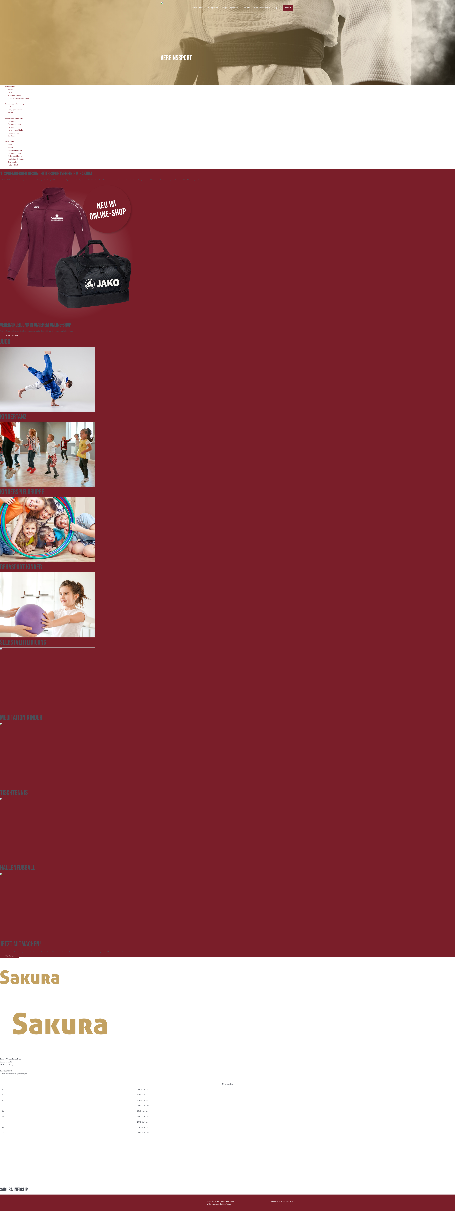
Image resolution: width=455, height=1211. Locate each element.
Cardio (10, 92)
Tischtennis (12, 162)
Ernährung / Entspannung (14, 104)
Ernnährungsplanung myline (18, 98)
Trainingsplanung (14, 95)
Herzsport (11, 127)
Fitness (10, 89)
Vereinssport (9, 141)
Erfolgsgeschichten (15, 110)
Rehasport (12, 121)
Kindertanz (12, 147)
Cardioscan (12, 136)
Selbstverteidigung (15, 156)
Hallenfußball (13, 165)
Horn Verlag (226, 1204)
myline (10, 107)
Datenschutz (284, 1201)
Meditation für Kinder (16, 159)
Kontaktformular (6, 1076)
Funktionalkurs (13, 133)
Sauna (10, 112)
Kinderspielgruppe (15, 150)
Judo (10, 144)
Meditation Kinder (21, 717)
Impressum (275, 1201)
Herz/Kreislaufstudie (15, 130)
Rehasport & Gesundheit (14, 118)
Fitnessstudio (10, 86)
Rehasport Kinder (14, 124)
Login (292, 1201)
